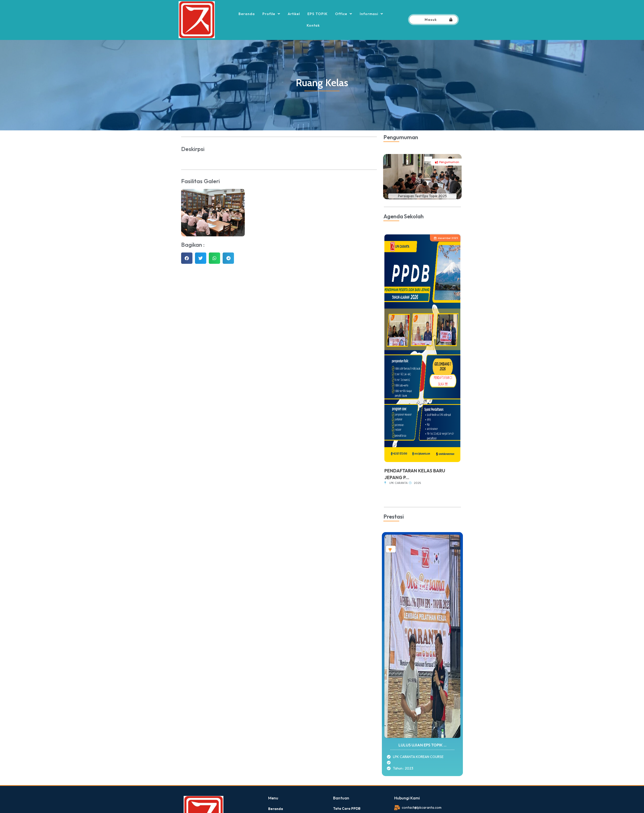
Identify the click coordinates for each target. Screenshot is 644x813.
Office (341, 14)
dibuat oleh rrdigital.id (185, 788)
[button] (186, 258)
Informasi (369, 14)
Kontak (313, 25)
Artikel (294, 14)
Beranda (246, 14)
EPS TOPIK (317, 14)
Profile (268, 14)
